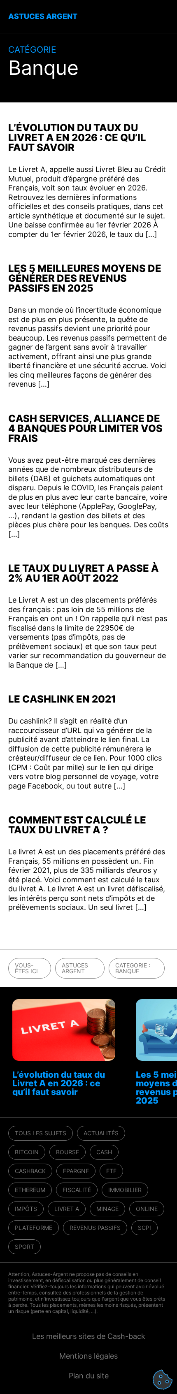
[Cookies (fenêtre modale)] (162, 1380)
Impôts (26, 1208)
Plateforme (33, 1227)
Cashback (30, 1170)
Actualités (101, 1133)
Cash (104, 1151)
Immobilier (125, 1189)
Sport (24, 1246)
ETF (111, 1170)
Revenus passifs (95, 1227)
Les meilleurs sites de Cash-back (88, 1336)
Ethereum (30, 1189)
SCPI (144, 1227)
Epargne (76, 1170)
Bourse (67, 1151)
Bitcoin (27, 1151)
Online (147, 1208)
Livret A (66, 1208)
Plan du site (89, 1375)
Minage (107, 1208)
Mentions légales (88, 1356)
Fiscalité (77, 1189)
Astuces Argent (75, 968)
